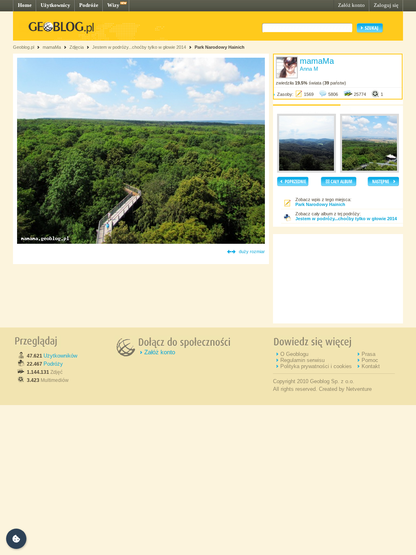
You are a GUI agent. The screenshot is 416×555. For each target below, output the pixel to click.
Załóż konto (351, 5)
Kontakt (371, 366)
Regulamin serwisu (302, 360)
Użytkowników (60, 356)
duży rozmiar (252, 251)
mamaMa (52, 47)
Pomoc (370, 360)
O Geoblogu (294, 354)
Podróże (88, 5)
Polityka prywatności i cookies (316, 366)
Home (25, 5)
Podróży (53, 364)
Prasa (368, 354)
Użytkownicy (55, 5)
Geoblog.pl (23, 47)
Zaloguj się (386, 5)
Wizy (113, 5)
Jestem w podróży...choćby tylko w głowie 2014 (139, 47)
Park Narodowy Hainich (220, 47)
